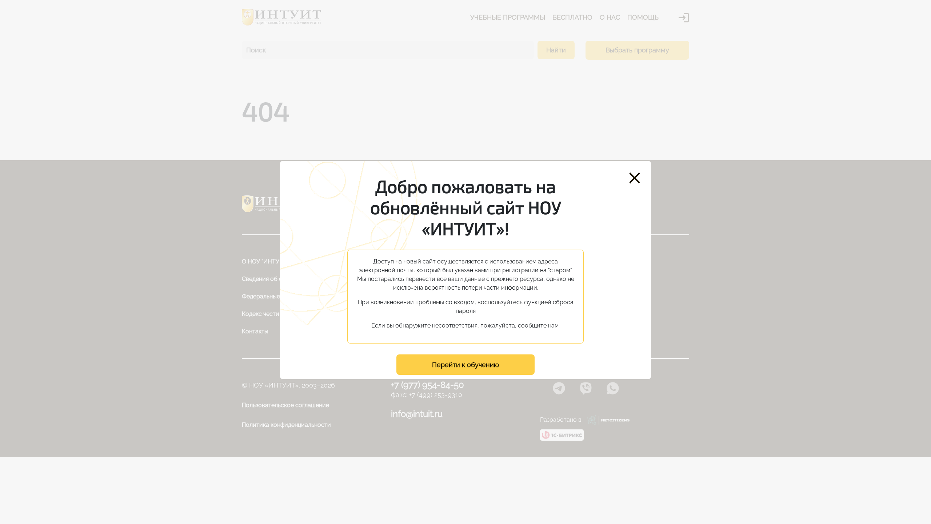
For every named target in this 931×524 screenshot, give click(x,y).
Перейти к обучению (465, 365)
